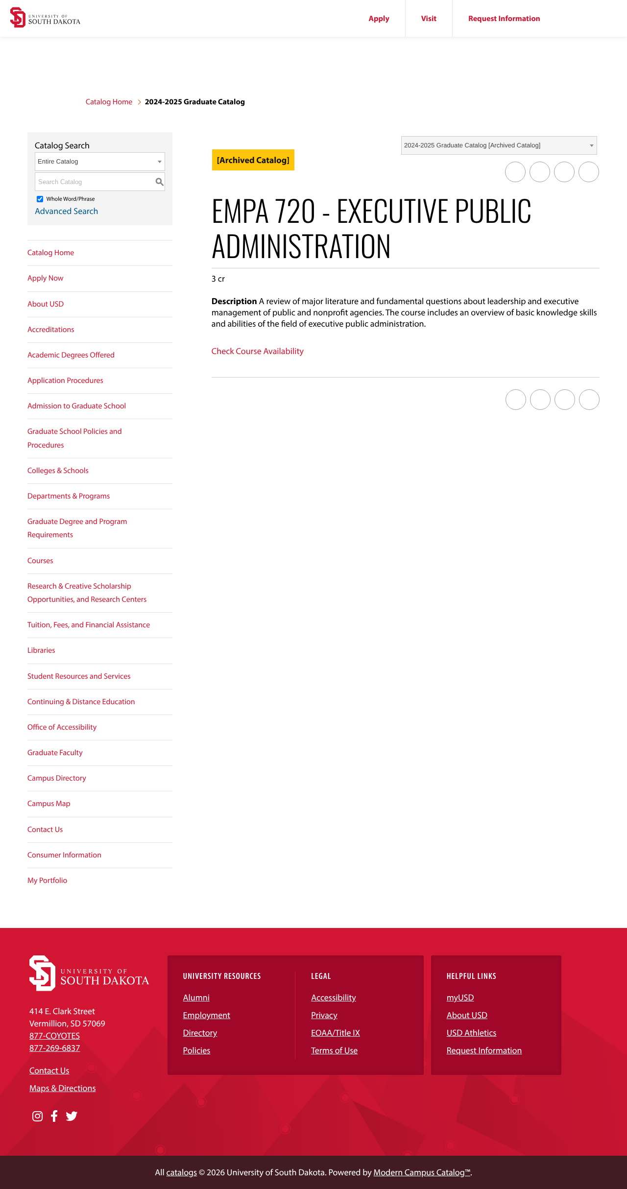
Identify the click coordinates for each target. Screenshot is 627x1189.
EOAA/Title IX (335, 1032)
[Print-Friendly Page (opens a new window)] (564, 172)
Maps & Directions (62, 1088)
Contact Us (45, 829)
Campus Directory (56, 778)
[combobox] (499, 145)
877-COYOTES (54, 1035)
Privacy (324, 1015)
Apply (379, 19)
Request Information (504, 19)
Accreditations (50, 329)
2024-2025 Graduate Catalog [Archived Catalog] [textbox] (472, 145)
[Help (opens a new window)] (589, 172)
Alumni (196, 997)
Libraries (41, 650)
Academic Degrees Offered (71, 355)
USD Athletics (472, 1032)
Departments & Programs (68, 496)
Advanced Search (66, 210)
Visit (428, 19)
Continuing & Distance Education (81, 702)
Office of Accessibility (61, 727)
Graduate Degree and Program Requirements (77, 528)
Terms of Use (334, 1050)
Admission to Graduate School (76, 406)
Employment (207, 1015)
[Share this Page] (540, 172)
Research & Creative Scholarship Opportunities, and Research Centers (86, 592)
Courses (40, 561)
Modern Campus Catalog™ (422, 1172)
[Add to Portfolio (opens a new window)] (515, 172)
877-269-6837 (54, 1047)
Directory (200, 1032)
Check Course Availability (258, 351)
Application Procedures (65, 380)
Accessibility (333, 997)
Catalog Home (109, 102)
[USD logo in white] (89, 988)
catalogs (182, 1172)
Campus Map (49, 804)
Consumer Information (64, 855)
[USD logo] (45, 18)
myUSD (460, 997)
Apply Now (45, 278)
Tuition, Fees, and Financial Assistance (88, 625)
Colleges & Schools (58, 471)
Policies (197, 1050)
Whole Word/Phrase (71, 199)
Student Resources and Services (79, 676)
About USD (45, 304)
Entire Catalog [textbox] (58, 161)
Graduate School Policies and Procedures (74, 438)
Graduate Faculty (55, 753)
